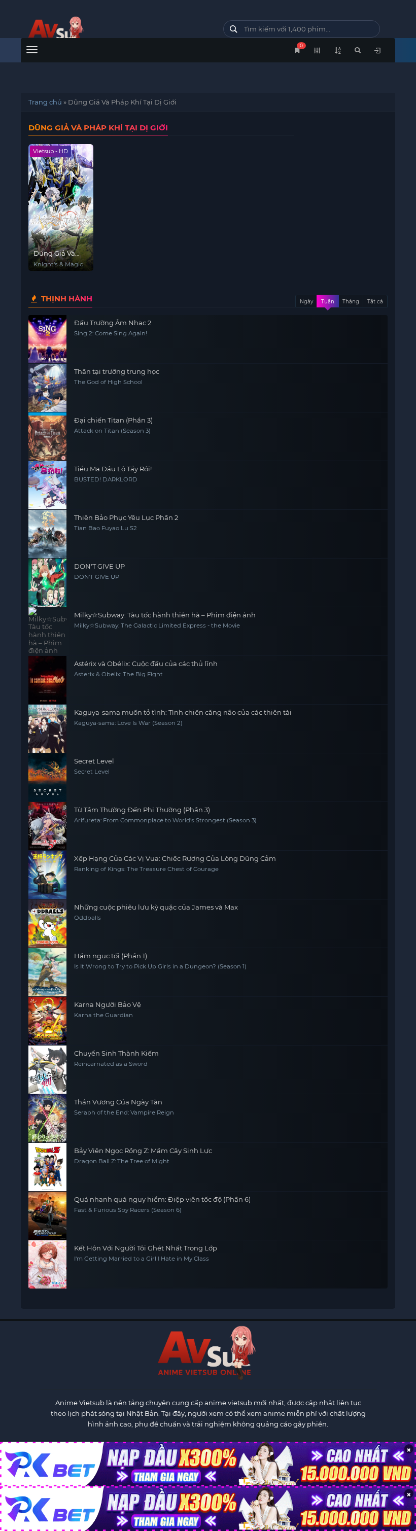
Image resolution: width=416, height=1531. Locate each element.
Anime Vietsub (80, 1403)
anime (114, 31)
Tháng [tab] (350, 301)
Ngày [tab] (306, 301)
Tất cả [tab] (375, 301)
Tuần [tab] (327, 301)
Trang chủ (45, 102)
